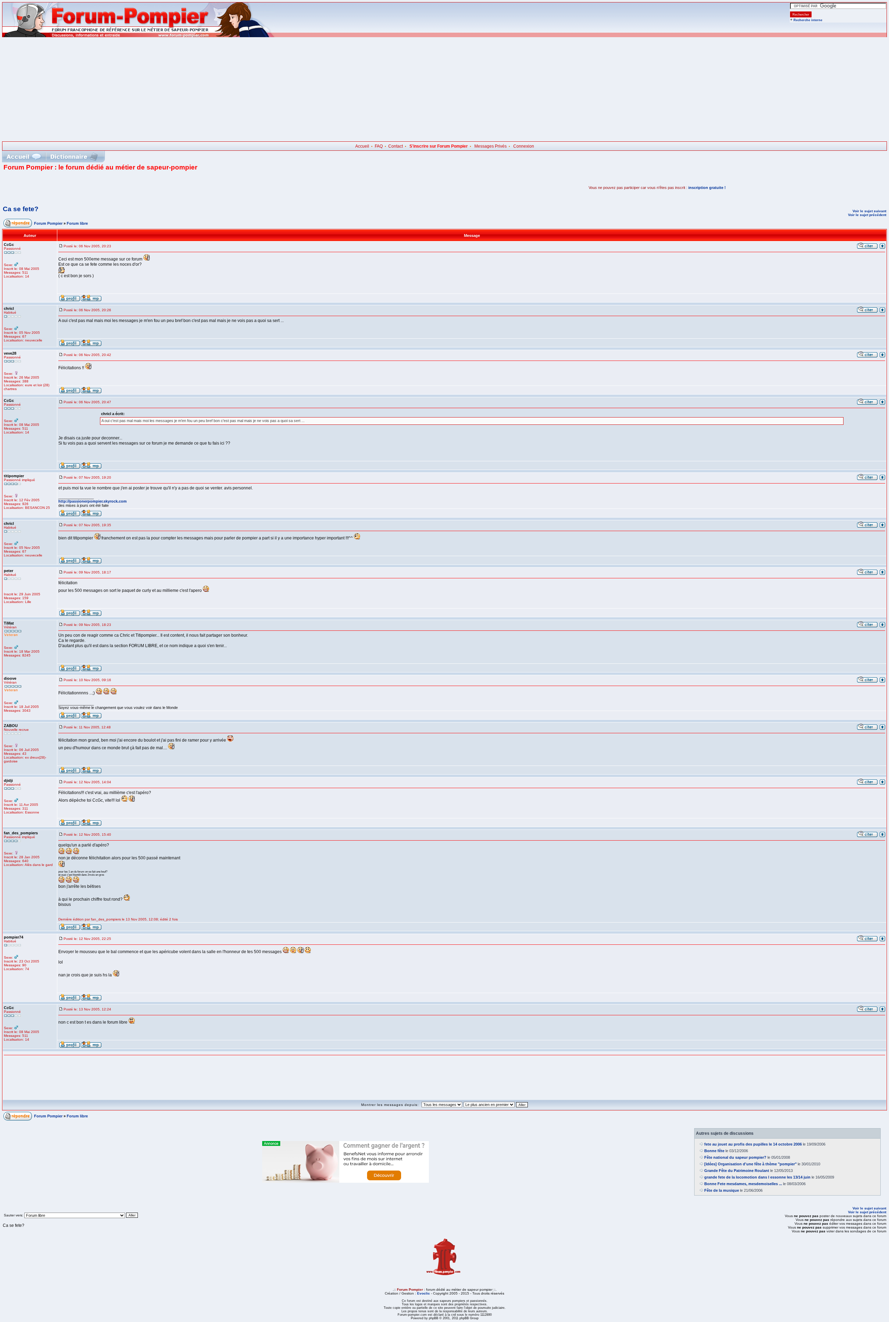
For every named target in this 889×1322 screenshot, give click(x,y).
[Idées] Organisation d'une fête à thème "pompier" (750, 1164)
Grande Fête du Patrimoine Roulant (736, 1170)
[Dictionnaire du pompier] (74, 156)
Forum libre (77, 223)
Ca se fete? (21, 209)
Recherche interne (808, 20)
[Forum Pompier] (138, 35)
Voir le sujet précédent (867, 215)
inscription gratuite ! (707, 187)
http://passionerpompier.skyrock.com (92, 501)
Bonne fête (714, 1151)
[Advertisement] (444, 89)
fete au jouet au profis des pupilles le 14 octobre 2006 (753, 1144)
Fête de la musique (721, 1190)
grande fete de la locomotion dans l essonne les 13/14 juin (757, 1177)
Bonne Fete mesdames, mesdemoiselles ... (743, 1184)
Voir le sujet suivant (869, 211)
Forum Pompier (48, 223)
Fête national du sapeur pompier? (735, 1157)
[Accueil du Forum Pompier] (23, 156)
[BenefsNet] (345, 1181)
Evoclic (423, 1293)
